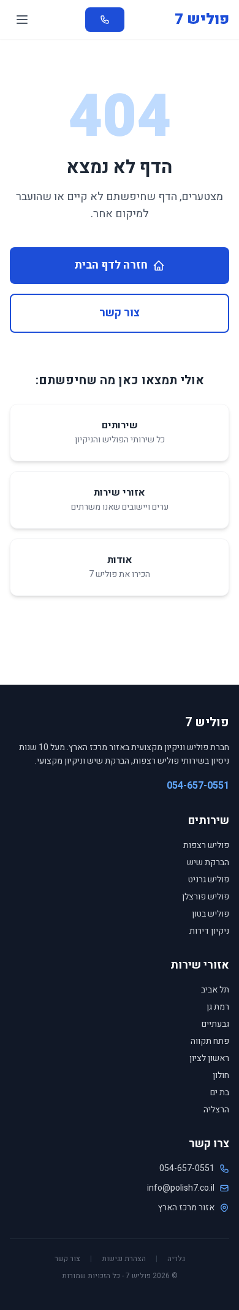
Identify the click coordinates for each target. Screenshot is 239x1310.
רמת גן (218, 1006)
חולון (221, 1075)
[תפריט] (22, 19)
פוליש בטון (210, 913)
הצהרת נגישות (124, 1258)
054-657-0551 (198, 785)
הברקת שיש (208, 862)
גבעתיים (215, 1024)
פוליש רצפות (206, 845)
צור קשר (119, 313)
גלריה (176, 1258)
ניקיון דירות (209, 931)
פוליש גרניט (208, 879)
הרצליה (216, 1109)
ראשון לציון (209, 1058)
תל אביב (215, 989)
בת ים (219, 1092)
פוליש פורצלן (205, 896)
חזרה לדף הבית (111, 265)
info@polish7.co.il (180, 1188)
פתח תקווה (210, 1041)
